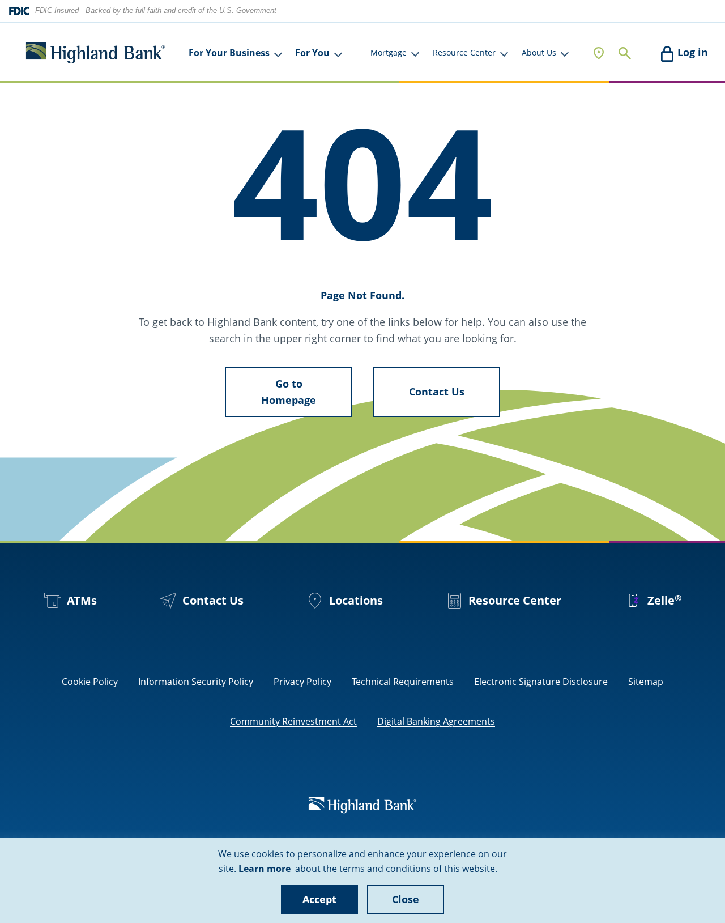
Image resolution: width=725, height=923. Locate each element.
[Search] (624, 53)
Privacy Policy (302, 681)
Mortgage (388, 52)
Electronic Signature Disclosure (541, 681)
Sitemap (645, 681)
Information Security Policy (195, 681)
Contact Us (436, 391)
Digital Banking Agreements (436, 721)
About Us (539, 52)
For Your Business (229, 52)
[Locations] (598, 53)
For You (312, 52)
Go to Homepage (288, 392)
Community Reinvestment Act (293, 721)
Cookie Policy (90, 681)
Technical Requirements (403, 681)
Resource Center (464, 52)
